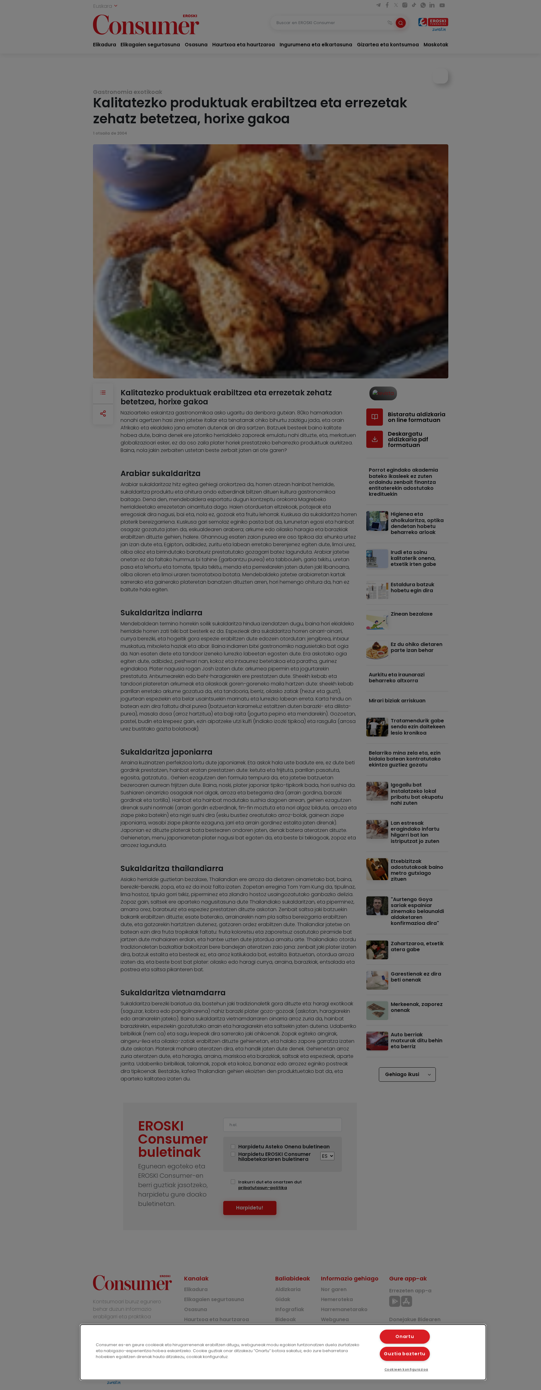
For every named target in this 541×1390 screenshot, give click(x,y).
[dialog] (283, 1352)
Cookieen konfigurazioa (406, 1369)
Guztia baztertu (404, 1354)
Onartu (404, 1336)
